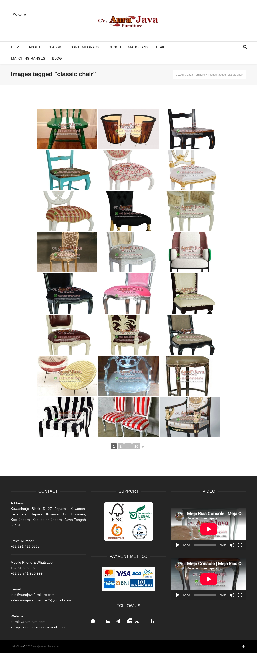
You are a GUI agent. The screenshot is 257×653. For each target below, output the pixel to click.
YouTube (128, 619)
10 (136, 446)
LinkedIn (117, 619)
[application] (208, 529)
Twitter (106, 619)
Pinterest (150, 619)
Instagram (139, 619)
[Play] (177, 545)
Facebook (95, 619)
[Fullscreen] (239, 545)
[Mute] (231, 545)
